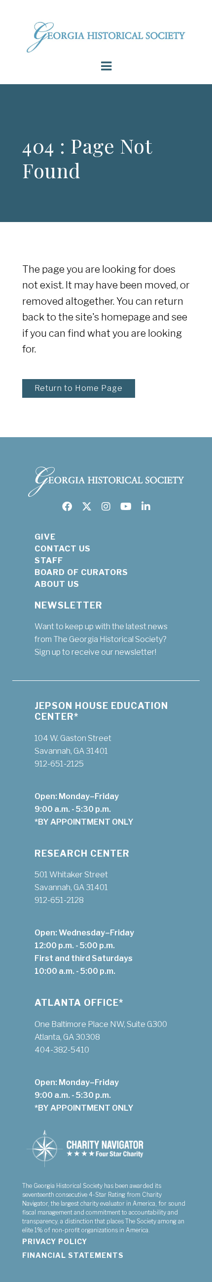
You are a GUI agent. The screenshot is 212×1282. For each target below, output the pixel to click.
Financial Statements (73, 1255)
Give (45, 537)
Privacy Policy (54, 1241)
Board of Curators (81, 572)
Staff (49, 560)
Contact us (63, 548)
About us (57, 584)
